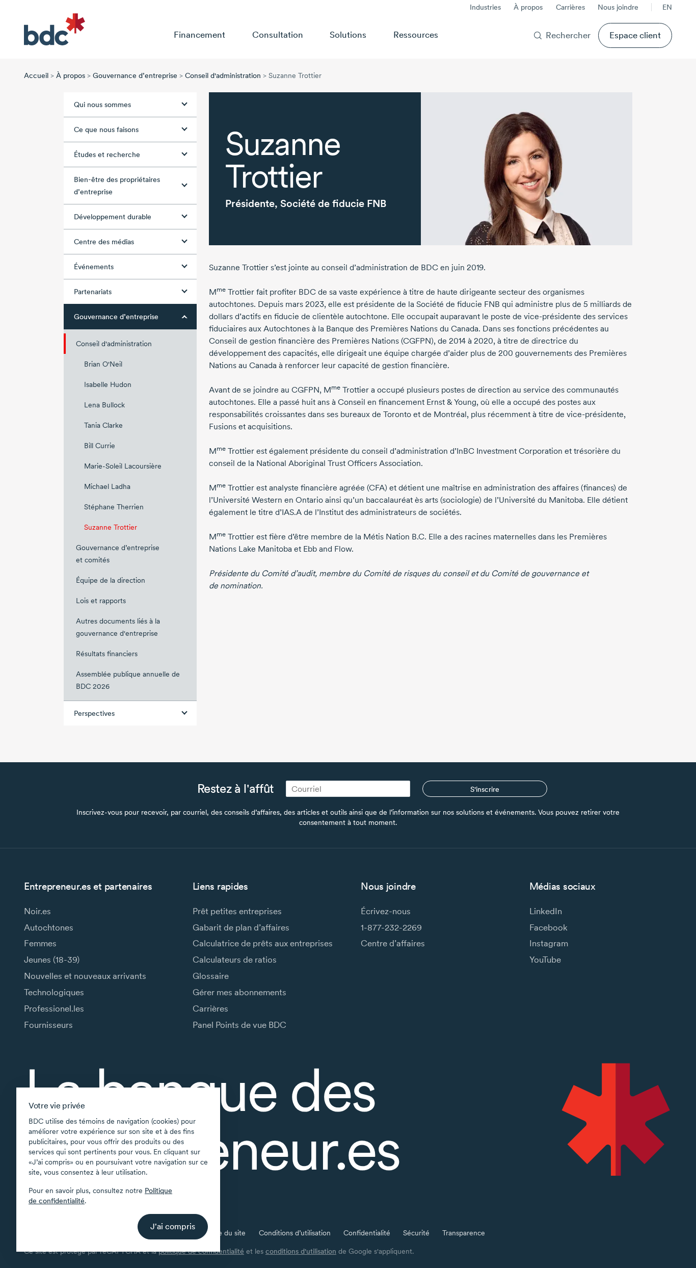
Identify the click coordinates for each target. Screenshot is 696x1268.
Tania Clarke (103, 425)
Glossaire (211, 975)
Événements (94, 267)
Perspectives (94, 713)
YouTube (545, 959)
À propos (528, 7)
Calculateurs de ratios (235, 959)
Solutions (348, 34)
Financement (199, 34)
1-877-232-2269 (391, 927)
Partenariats (93, 292)
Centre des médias (104, 242)
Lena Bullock (104, 405)
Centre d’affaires (393, 943)
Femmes (40, 943)
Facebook (548, 927)
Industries (485, 7)
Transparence (463, 1233)
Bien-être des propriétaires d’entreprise (117, 185)
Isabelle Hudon (107, 384)
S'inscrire (484, 789)
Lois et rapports (101, 601)
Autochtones (48, 927)
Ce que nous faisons (106, 129)
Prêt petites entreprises (237, 910)
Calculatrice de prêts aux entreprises (263, 943)
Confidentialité (366, 1233)
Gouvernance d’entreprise (135, 75)
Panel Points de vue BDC (239, 1024)
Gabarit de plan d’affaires (241, 927)
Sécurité (416, 1233)
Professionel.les (54, 1008)
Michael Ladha (107, 486)
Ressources (415, 34)
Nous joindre (618, 7)
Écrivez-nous (386, 910)
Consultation (277, 34)
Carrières (570, 7)
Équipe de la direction (110, 580)
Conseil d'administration (223, 75)
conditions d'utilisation (300, 1251)
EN (667, 7)
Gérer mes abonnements (239, 992)
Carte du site (225, 1233)
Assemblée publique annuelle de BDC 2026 (128, 680)
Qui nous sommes (102, 104)
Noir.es (37, 910)
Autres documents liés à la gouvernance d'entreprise (118, 627)
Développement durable (112, 217)
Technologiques (54, 992)
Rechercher (568, 35)
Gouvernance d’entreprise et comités (117, 554)
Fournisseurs (48, 1024)
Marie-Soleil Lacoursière (123, 466)
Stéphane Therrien (114, 507)
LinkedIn (545, 910)
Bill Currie (99, 446)
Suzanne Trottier (110, 527)
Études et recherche (107, 154)
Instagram (548, 943)
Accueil (36, 75)
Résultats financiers (107, 654)
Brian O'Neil (103, 364)
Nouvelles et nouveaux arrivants (85, 975)
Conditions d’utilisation (295, 1233)
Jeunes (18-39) (51, 959)
